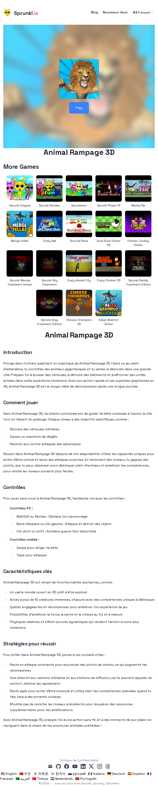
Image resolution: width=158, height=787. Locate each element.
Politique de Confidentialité (79, 760)
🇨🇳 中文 (25, 774)
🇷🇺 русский (77, 774)
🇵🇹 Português (85, 779)
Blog (94, 12)
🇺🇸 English (9, 774)
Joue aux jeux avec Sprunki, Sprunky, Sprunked (86, 783)
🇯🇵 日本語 (40, 774)
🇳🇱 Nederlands (61, 779)
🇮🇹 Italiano (96, 774)
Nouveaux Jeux (115, 12)
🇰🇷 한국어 (58, 774)
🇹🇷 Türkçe (40, 779)
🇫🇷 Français (141, 12)
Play (79, 108)
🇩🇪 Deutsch (116, 774)
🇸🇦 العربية (23, 779)
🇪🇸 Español (136, 774)
